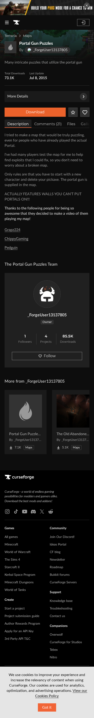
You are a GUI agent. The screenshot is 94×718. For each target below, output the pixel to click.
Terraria (11, 36)
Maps (27, 36)
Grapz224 (12, 230)
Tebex (54, 649)
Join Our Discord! (62, 537)
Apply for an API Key (19, 631)
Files (71, 124)
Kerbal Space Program (20, 574)
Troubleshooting (61, 608)
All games (11, 537)
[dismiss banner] (86, 5)
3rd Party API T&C (17, 638)
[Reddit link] (50, 511)
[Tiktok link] (16, 511)
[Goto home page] (16, 22)
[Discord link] (33, 511)
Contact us (57, 616)
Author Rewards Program (22, 623)
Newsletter (57, 559)
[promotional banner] (47, 7)
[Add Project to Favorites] (73, 112)
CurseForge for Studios (66, 642)
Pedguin (11, 248)
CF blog (55, 552)
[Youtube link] (24, 511)
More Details (17, 96)
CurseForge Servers (63, 582)
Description (18, 124)
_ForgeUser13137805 (47, 315)
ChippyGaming (16, 239)
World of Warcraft (18, 552)
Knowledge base (61, 601)
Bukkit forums (60, 574)
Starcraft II (12, 567)
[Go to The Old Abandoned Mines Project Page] (73, 422)
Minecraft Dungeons (19, 582)
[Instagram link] (7, 511)
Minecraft (11, 544)
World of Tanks (15, 590)
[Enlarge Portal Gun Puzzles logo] (10, 47)
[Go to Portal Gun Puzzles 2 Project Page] (26, 422)
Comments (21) (48, 124)
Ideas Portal (58, 544)
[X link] (42, 511)
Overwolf (56, 634)
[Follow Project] (84, 112)
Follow (50, 356)
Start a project (15, 608)
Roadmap (56, 567)
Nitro (53, 657)
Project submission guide (22, 616)
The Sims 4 (12, 559)
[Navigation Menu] (7, 22)
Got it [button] (47, 707)
